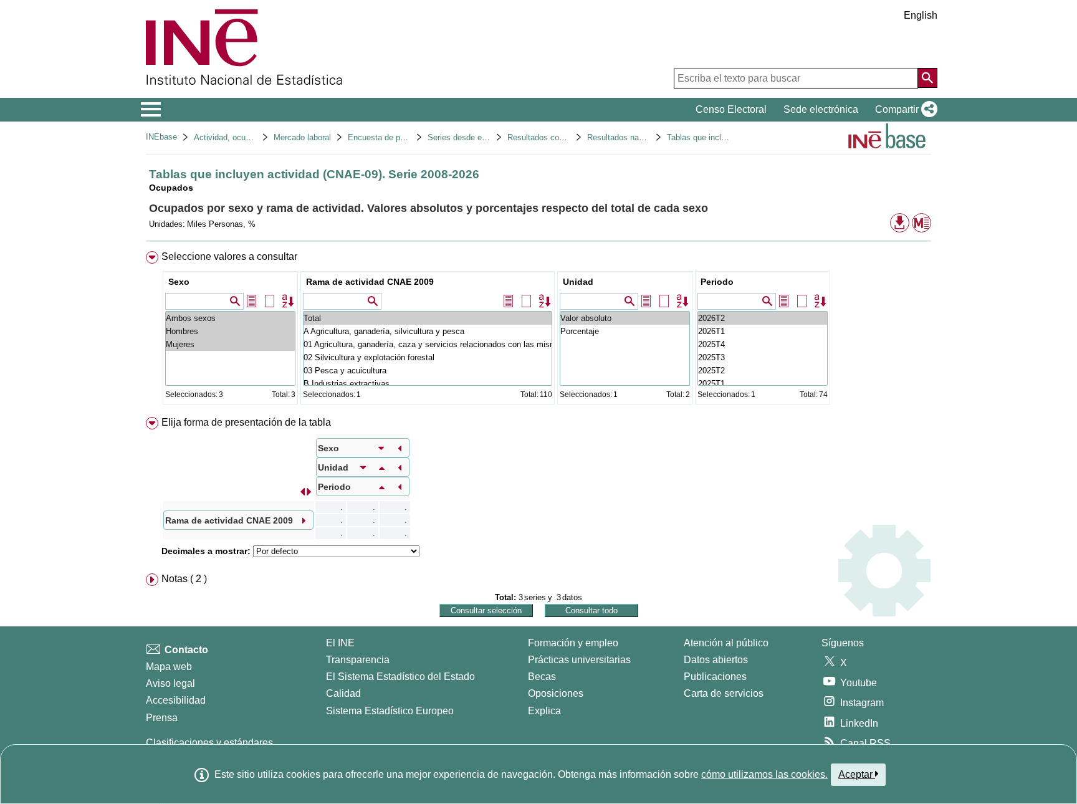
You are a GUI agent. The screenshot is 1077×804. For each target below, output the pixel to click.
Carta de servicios (723, 693)
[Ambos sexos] (230, 318)
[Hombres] (230, 331)
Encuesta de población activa (401, 137)
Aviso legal (170, 683)
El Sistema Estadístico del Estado (400, 676)
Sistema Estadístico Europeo (390, 711)
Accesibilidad (176, 700)
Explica (544, 711)
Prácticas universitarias (579, 659)
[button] (903, 109)
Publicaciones (715, 676)
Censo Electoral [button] (731, 109)
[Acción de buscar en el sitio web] (927, 78)
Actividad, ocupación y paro (244, 137)
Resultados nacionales (628, 137)
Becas (542, 676)
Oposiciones (555, 693)
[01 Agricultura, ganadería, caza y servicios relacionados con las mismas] (428, 344)
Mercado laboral (302, 137)
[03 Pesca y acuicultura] (428, 370)
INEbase (161, 136)
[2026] (762, 318)
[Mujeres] (230, 344)
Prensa (162, 717)
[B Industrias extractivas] (428, 383)
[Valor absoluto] (624, 318)
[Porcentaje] (624, 331)
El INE (340, 643)
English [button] (920, 15)
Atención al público (726, 643)
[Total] (428, 318)
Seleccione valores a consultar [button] (229, 256)
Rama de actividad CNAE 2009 (370, 282)
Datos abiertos (716, 659)
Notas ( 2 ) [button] (184, 578)
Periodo (717, 282)
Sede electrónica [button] (820, 109)
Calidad (343, 693)
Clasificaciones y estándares (209, 742)
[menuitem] (538, 330)
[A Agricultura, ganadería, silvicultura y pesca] (428, 331)
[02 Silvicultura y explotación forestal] (428, 357)
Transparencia (358, 659)
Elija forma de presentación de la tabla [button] (246, 422)
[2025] (762, 344)
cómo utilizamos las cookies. (764, 774)
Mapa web (169, 666)
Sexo (178, 282)
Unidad (578, 282)
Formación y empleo (573, 643)
